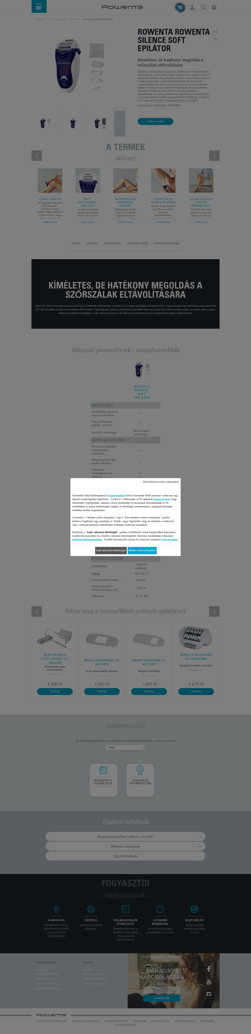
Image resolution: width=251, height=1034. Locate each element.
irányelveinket (170, 539)
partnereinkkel (116, 495)
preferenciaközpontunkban (87, 539)
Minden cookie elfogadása (142, 550)
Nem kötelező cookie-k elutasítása (161, 481)
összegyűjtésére (162, 499)
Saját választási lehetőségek (111, 550)
